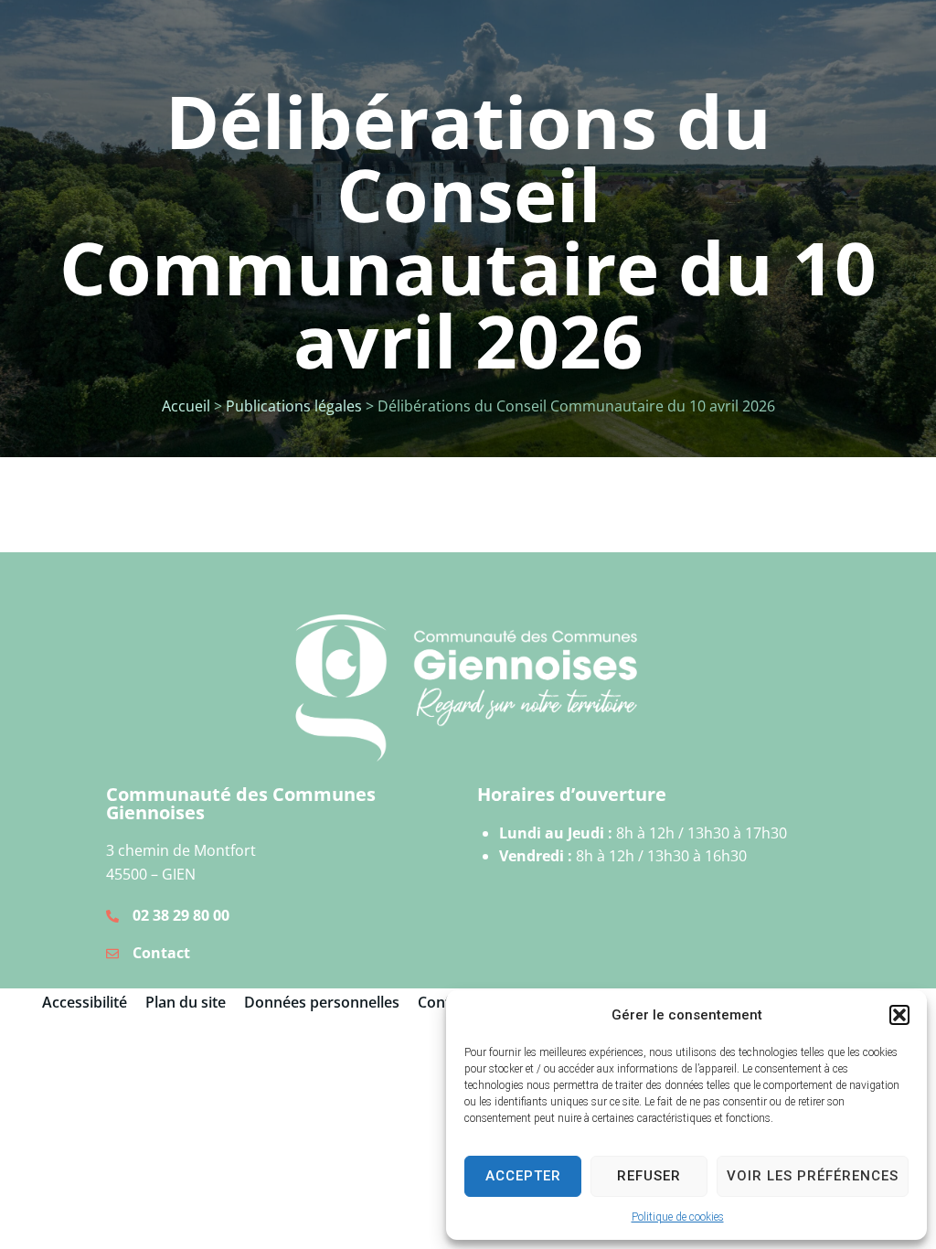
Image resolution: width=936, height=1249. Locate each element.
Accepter (523, 1176)
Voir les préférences (813, 1176)
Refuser (649, 1176)
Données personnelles (321, 1002)
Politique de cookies (678, 1217)
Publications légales (294, 406)
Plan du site (185, 1002)
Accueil (186, 406)
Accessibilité (84, 1002)
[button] (899, 1015)
